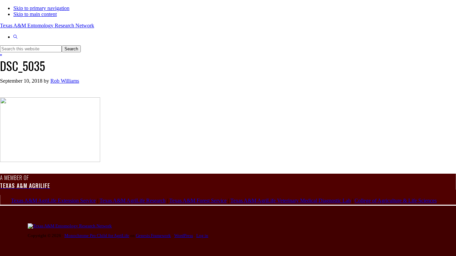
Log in (202, 235)
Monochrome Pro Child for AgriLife (96, 235)
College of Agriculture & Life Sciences (396, 200)
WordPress (183, 235)
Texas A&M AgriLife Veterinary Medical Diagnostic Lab (290, 200)
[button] (15, 37)
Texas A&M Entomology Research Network (47, 25)
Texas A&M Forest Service (198, 200)
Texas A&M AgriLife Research (132, 200)
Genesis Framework (153, 235)
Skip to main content (35, 14)
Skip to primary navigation (41, 8)
